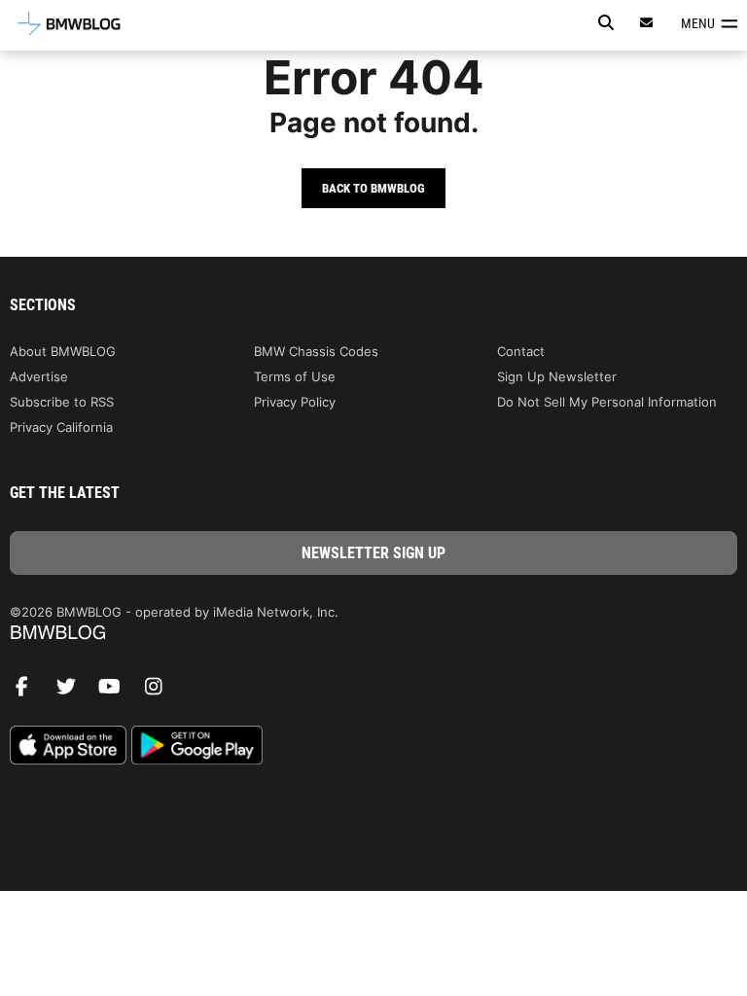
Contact (521, 351)
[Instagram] (160, 691)
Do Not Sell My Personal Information (607, 401)
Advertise (39, 376)
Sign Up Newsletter (557, 376)
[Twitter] (72, 691)
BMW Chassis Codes (316, 351)
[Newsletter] (646, 23)
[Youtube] (116, 691)
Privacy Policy (295, 401)
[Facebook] (29, 691)
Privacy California (61, 427)
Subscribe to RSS (62, 401)
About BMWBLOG (63, 351)
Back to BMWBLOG (373, 188)
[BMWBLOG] (373, 633)
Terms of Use (295, 376)
